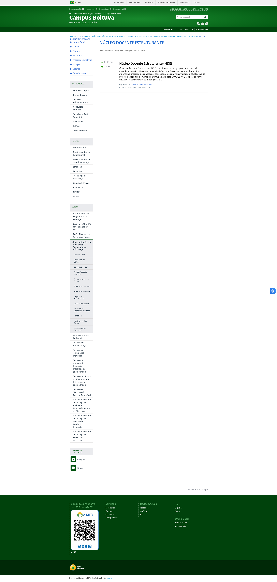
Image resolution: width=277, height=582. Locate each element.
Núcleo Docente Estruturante (141, 85)
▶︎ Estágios (75, 64)
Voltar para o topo (199, 489)
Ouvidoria (189, 29)
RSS (141, 514)
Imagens (81, 459)
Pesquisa (77, 171)
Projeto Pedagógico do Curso (81, 273)
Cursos (156, 36)
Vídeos (80, 468)
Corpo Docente (80, 95)
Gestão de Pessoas (82, 183)
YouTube (144, 511)
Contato (179, 29)
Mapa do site (203, 9)
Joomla (109, 578)
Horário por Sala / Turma (81, 322)
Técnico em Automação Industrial (78, 353)
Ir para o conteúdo (76, 9)
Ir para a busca (105, 9)
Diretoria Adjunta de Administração (81, 161)
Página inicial (76, 36)
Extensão (77, 166)
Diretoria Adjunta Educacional (81, 153)
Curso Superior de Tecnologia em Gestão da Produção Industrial (82, 421)
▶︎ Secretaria (76, 55)
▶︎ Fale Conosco (78, 73)
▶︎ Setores (75, 68)
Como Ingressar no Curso (81, 280)
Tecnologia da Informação (80, 177)
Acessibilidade (175, 9)
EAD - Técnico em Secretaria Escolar (81, 235)
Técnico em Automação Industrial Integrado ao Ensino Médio (79, 366)
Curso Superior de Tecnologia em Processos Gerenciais (82, 436)
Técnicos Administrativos (80, 101)
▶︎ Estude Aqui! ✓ (78, 42)
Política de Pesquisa (142, 36)
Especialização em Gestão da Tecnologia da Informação (108, 36)
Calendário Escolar (81, 304)
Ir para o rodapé (119, 9)
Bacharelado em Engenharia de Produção (179, 36)
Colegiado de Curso (82, 267)
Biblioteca (78, 187)
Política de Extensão (82, 286)
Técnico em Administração (80, 344)
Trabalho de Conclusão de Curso (82, 310)
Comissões (78, 121)
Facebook (144, 508)
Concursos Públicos (78, 108)
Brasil (78, 2)
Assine (177, 511)
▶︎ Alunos (74, 51)
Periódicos (78, 316)
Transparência (202, 29)
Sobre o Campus (81, 90)
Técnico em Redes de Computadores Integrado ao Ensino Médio (82, 380)
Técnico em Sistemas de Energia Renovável (82, 392)
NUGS (76, 196)
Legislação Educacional (79, 297)
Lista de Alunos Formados (80, 329)
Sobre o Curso (79, 255)
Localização (168, 29)
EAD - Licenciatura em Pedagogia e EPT (82, 226)
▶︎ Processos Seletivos (81, 60)
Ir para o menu (91, 9)
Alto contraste (189, 9)
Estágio (76, 126)
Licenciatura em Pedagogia (81, 337)
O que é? (178, 508)
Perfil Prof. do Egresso (79, 261)
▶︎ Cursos (74, 46)
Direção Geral (79, 147)
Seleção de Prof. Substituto (81, 115)
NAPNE (76, 192)
